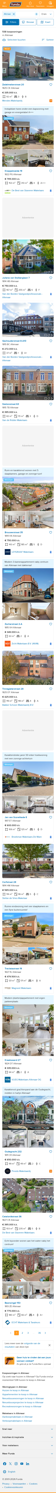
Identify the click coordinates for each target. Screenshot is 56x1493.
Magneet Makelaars (21, 988)
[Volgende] (45, 1333)
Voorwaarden (19, 1483)
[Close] (14, 14)
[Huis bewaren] (51, 84)
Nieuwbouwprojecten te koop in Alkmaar (22, 1402)
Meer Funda (8, 1453)
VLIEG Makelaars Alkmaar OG (26, 1079)
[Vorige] (10, 1333)
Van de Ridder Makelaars (14, 420)
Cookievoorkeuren (13, 1487)
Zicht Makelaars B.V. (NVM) (25, 643)
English (11, 1471)
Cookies (33, 1483)
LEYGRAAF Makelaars (22, 552)
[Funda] (16, 4)
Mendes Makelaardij (12, 100)
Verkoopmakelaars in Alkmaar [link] (17, 1420)
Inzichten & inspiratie (13, 1437)
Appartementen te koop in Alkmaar (19, 1394)
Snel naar (7, 1429)
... (34, 1333)
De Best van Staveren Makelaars (28, 190)
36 (39, 1333)
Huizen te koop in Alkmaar (15, 1390)
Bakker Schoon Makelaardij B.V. (18, 705)
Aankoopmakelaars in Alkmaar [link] (17, 1416)
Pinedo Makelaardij (21, 1171)
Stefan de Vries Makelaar (14, 898)
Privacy (5, 1483)
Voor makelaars (10, 1445)
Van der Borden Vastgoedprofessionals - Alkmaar (22, 296)
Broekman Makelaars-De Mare (27, 836)
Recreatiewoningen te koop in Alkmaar (21, 1406)
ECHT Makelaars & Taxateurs (26, 1322)
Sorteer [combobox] (50, 39)
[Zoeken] (36, 14)
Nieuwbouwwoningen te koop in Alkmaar (23, 1398)
